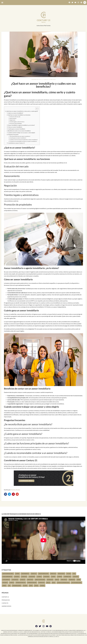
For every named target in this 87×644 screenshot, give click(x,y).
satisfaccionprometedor (63, 582)
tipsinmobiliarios (16, 585)
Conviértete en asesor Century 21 (16, 143)
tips (9, 585)
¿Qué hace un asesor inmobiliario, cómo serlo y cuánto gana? (22, 111)
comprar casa (67, 576)
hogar (78, 579)
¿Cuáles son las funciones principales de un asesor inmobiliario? (24, 139)
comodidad (46, 576)
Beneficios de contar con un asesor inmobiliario (19, 130)
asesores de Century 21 (34, 466)
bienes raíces (46, 151)
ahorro (17, 573)
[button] (2, 2)
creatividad (30, 579)
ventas (36, 585)
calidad (69, 573)
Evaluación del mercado (15, 116)
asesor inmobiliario (11, 151)
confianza (75, 576)
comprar (59, 576)
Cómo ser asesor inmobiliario (15, 127)
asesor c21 (33, 573)
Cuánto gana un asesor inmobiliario (16, 129)
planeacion (41, 582)
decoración (50, 579)
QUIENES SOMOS (6, 606)
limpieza (12, 582)
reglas (48, 582)
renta (53, 582)
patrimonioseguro (32, 582)
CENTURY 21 (5, 597)
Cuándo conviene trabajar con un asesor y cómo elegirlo (21, 132)
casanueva (24, 576)
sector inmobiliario (76, 582)
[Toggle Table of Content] (36, 108)
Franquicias (6, 600)
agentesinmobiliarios (8, 573)
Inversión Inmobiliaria (49, 79)
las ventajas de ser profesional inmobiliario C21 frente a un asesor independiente (42, 307)
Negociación (12, 120)
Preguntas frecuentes (13, 134)
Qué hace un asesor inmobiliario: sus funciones (19, 115)
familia (57, 579)
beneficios (53, 573)
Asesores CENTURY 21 (36, 79)
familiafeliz (64, 579)
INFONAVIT (5, 582)
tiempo (4, 585)
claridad (39, 576)
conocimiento (6, 579)
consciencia (15, 579)
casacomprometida (7, 576)
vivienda (42, 585)
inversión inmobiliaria (57, 404)
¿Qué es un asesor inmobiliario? (15, 113)
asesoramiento (25, 573)
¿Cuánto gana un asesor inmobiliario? (18, 137)
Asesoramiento (13, 118)
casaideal (16, 576)
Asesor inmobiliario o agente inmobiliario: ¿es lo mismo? (21, 125)
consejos (22, 579)
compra (53, 576)
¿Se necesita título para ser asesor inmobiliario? (20, 136)
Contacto (5, 603)
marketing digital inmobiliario (37, 208)
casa (74, 573)
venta (30, 585)
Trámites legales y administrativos (17, 121)
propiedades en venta (29, 449)
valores (25, 585)
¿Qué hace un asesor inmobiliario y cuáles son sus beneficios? (43, 85)
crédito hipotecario (40, 579)
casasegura (32, 576)
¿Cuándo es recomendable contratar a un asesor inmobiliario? (23, 141)
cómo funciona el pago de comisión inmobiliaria (68, 325)
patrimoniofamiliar (20, 582)
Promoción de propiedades (16, 123)
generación (72, 579)
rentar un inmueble (28, 457)
